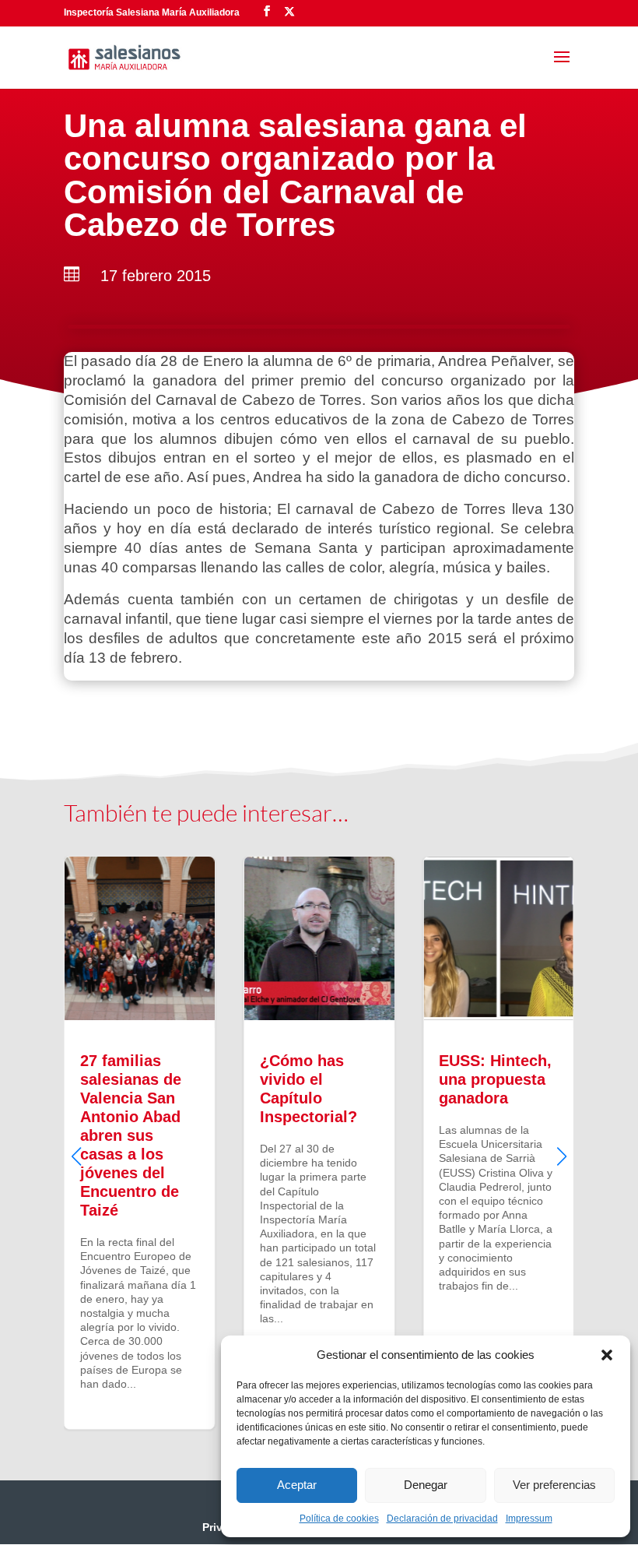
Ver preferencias (554, 1484)
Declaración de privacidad (442, 1518)
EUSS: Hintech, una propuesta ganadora (498, 1143)
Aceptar (297, 1484)
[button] (607, 1355)
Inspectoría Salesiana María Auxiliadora (152, 12)
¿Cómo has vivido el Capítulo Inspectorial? (319, 1143)
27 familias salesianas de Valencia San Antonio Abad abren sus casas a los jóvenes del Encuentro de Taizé (140, 1143)
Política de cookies (339, 1518)
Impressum (529, 1518)
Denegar (425, 1484)
